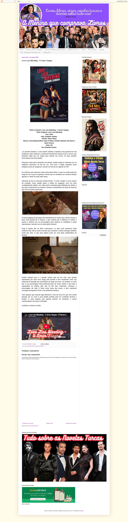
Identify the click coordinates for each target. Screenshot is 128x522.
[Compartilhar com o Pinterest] (48, 344)
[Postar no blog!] (43, 344)
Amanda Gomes (31, 346)
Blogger (82, 510)
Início (21, 49)
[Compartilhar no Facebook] (46, 344)
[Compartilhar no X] (45, 344)
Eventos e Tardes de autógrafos (34, 49)
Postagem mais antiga (71, 423)
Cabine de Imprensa (39, 346)
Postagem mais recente (27, 423)
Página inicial (49, 423)
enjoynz (70, 510)
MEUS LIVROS (92, 49)
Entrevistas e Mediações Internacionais (55, 49)
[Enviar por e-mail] (41, 344)
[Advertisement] (49, 410)
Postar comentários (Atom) (32, 425)
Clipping (101, 49)
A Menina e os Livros (73, 49)
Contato (83, 49)
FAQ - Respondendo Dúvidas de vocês (30, 52)
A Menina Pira (47, 52)
